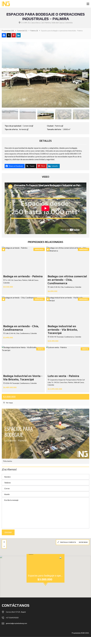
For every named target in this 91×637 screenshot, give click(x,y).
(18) (8, 31)
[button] (85, 75)
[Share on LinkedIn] (18, 35)
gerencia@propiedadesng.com (16, 623)
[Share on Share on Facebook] (4, 35)
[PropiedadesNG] (5, 4)
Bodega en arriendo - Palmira (23, 276)
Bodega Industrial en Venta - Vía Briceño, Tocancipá (22, 377)
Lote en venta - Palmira (63, 376)
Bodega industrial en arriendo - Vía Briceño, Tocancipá (63, 330)
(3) (34, 31)
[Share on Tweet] (9, 35)
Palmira (58, 126)
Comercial (27, 126)
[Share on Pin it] (13, 35)
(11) (22, 31)
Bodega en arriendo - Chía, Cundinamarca (21, 328)
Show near (83, 542)
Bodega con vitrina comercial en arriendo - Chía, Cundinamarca (67, 280)
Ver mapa (9, 403)
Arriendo (23, 129)
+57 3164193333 (12, 618)
